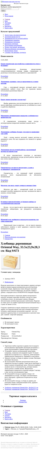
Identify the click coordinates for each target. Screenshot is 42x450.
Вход (6, 14)
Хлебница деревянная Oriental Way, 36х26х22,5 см (21, 387)
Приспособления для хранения (15, 49)
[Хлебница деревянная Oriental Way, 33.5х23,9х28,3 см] (10, 269)
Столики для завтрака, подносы (15, 52)
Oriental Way (9, 239)
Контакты (8, 26)
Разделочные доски (11, 51)
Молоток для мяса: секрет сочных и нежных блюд (18, 185)
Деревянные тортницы (12, 42)
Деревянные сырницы (12, 40)
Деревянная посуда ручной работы (16, 38)
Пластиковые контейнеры (13, 45)
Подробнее (4, 76)
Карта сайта (9, 28)
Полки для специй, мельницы (15, 47)
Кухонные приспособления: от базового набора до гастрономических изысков (18, 202)
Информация (9, 282)
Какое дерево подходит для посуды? (13, 99)
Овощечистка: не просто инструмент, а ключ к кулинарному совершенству (17, 168)
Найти (3, 11)
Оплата (7, 24)
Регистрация (9, 16)
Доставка (8, 23)
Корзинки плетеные (11, 44)
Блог (6, 21)
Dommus (23, 400)
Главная (7, 19)
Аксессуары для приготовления (15, 35)
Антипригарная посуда (12, 37)
